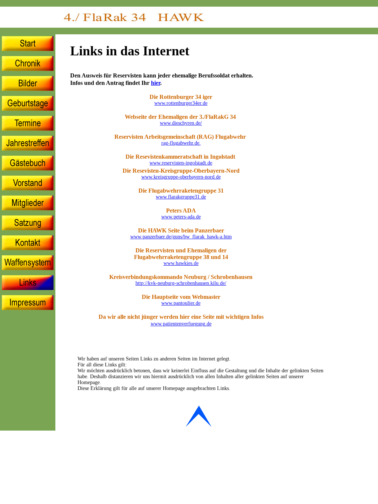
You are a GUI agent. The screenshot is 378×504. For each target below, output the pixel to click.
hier (155, 82)
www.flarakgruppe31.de (181, 197)
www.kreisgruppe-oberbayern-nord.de (181, 177)
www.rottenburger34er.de (180, 103)
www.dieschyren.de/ (181, 123)
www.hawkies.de (181, 263)
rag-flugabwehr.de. (181, 143)
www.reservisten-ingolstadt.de (181, 163)
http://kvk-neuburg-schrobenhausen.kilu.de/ (180, 283)
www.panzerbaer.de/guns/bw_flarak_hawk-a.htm (181, 236)
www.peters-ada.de (181, 217)
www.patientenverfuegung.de (181, 324)
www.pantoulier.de (180, 303)
